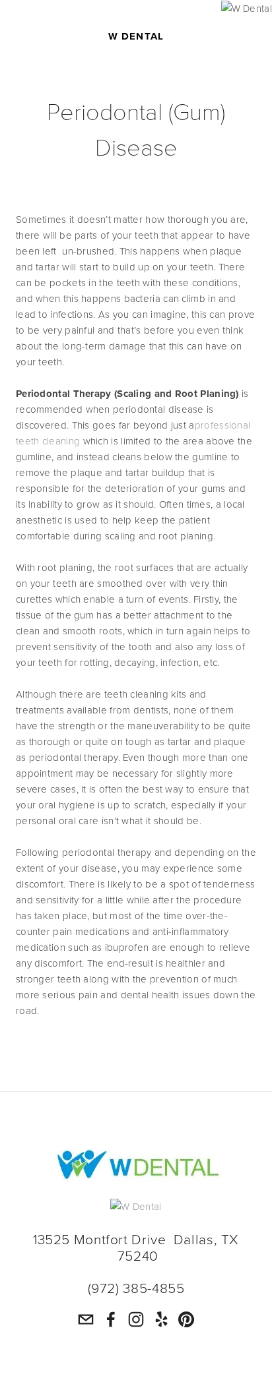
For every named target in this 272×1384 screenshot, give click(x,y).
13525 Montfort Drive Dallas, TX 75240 (138, 1247)
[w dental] (136, 1319)
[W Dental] (136, 8)
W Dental (136, 35)
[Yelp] (161, 1319)
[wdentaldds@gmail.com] (86, 1319)
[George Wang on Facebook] (111, 1319)
